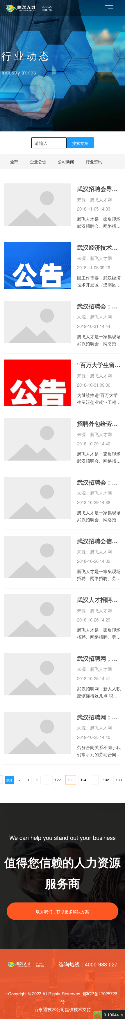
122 (57, 779)
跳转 (9, 780)
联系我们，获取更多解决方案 (62, 911)
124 (83, 779)
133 (119, 779)
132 (106, 779)
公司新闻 (66, 161)
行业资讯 (94, 161)
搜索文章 (80, 143)
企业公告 (38, 161)
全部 (14, 161)
